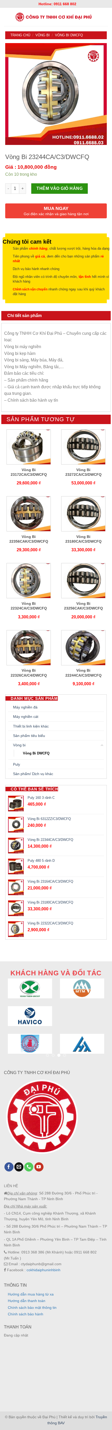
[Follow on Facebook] (9, 1167)
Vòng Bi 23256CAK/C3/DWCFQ (83, 605)
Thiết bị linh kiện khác (31, 726)
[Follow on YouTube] (38, 1167)
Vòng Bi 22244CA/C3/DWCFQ (83, 672)
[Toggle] (102, 745)
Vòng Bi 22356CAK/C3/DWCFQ (28, 539)
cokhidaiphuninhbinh (43, 1270)
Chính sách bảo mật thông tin (32, 1307)
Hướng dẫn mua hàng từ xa (31, 1294)
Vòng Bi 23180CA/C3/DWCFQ (83, 539)
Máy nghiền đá (25, 707)
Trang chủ (20, 35)
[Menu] (6, 16)
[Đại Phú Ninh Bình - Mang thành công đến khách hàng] (53, 17)
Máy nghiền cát (25, 716)
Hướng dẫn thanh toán (26, 1301)
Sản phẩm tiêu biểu (29, 736)
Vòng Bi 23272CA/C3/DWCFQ (83, 472)
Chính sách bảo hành (25, 1314)
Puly (16, 764)
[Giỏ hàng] (106, 17)
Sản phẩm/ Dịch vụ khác (33, 774)
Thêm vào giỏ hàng (59, 188)
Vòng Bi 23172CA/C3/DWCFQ (29, 472)
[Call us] (28, 1167)
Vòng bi (42, 35)
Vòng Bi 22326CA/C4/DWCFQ (29, 672)
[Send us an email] (18, 1167)
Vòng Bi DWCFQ (69, 35)
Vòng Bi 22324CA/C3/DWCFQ (29, 605)
